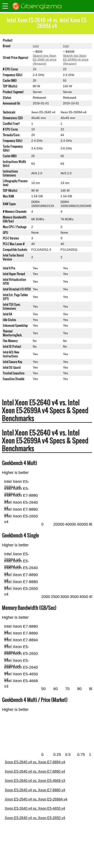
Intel (36, 46)
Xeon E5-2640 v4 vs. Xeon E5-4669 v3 (35, 781)
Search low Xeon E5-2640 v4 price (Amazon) (44, 59)
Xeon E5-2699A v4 (76, 40)
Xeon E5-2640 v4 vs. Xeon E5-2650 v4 (35, 818)
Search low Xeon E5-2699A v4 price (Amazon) (75, 59)
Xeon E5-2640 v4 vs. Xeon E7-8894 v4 (35, 762)
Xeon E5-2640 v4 (45, 40)
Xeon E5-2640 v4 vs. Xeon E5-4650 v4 (35, 808)
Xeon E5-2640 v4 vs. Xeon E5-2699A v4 (36, 799)
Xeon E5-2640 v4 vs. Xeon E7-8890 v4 (35, 771)
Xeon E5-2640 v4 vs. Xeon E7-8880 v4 (35, 790)
